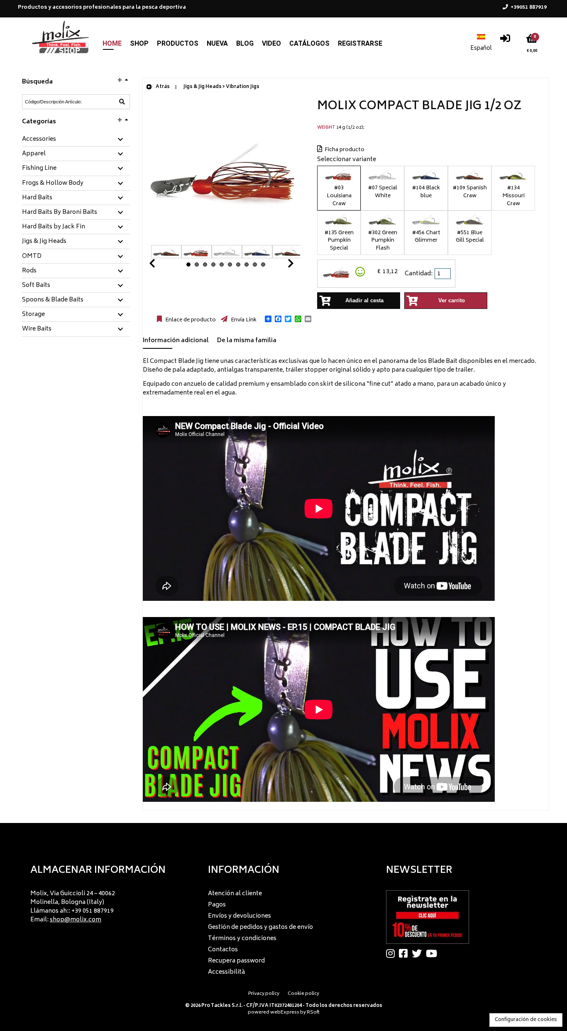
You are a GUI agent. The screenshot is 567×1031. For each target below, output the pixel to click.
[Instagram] (392, 953)
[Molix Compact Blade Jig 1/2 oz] (226, 240)
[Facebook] (405, 953)
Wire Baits (36, 329)
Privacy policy (263, 994)
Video (271, 43)
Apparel (34, 154)
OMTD (32, 256)
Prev (162, 265)
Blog (245, 43)
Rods (29, 271)
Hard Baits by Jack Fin (53, 227)
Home (112, 43)
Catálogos (309, 43)
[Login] (505, 40)
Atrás (162, 87)
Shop (139, 43)
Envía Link (243, 320)
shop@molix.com (75, 920)
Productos (177, 43)
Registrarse (360, 43)
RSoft (313, 1012)
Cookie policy (303, 994)
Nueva (217, 43)
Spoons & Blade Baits (52, 300)
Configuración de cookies (526, 1020)
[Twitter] (419, 953)
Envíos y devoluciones (239, 916)
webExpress (284, 1012)
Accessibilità (226, 972)
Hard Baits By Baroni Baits (59, 212)
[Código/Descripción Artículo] (122, 102)
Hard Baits (37, 198)
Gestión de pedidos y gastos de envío (260, 927)
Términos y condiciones (242, 938)
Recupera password (236, 961)
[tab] (76, 140)
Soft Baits (36, 285)
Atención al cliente (235, 894)
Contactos (223, 950)
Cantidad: (419, 274)
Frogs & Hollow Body (52, 183)
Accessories (39, 139)
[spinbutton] (443, 274)
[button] (268, 319)
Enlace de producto (190, 320)
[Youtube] (433, 953)
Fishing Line (39, 168)
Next (281, 265)
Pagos (217, 905)
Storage (33, 314)
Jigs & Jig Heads (44, 241)
